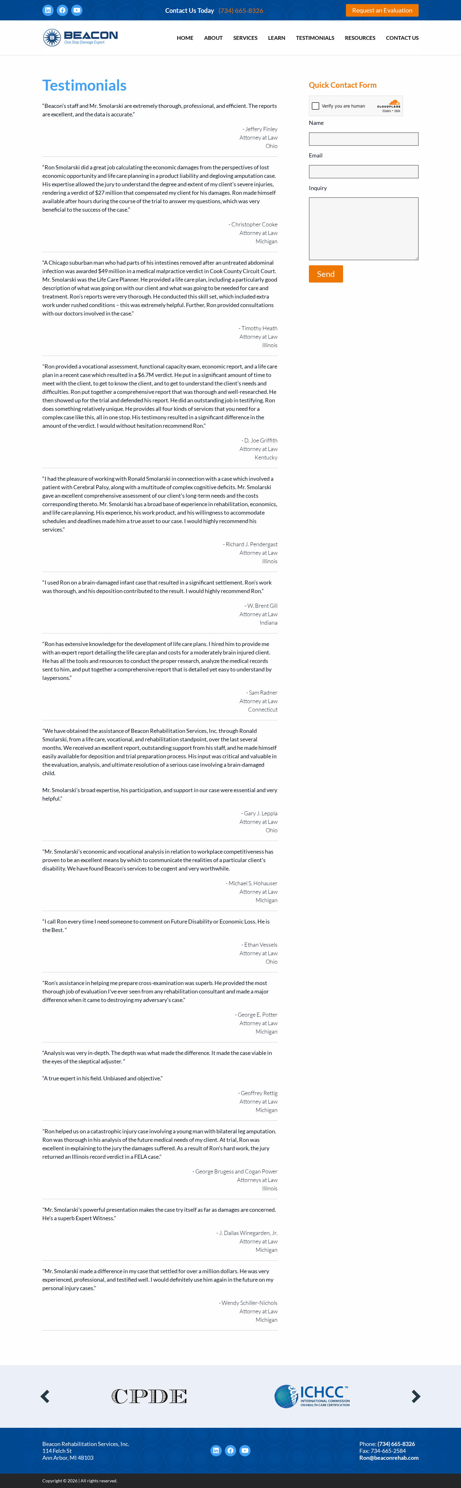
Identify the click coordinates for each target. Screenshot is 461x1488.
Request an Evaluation (382, 10)
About (213, 37)
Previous (47, 1396)
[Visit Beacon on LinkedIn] (48, 10)
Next (414, 1396)
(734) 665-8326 (214, 10)
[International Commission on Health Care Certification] (149, 1396)
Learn (276, 37)
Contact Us (402, 37)
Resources (360, 37)
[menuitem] (185, 37)
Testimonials (315, 37)
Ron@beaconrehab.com (389, 1457)
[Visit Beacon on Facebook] (62, 10)
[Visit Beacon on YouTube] (76, 10)
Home (185, 37)
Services (245, 37)
